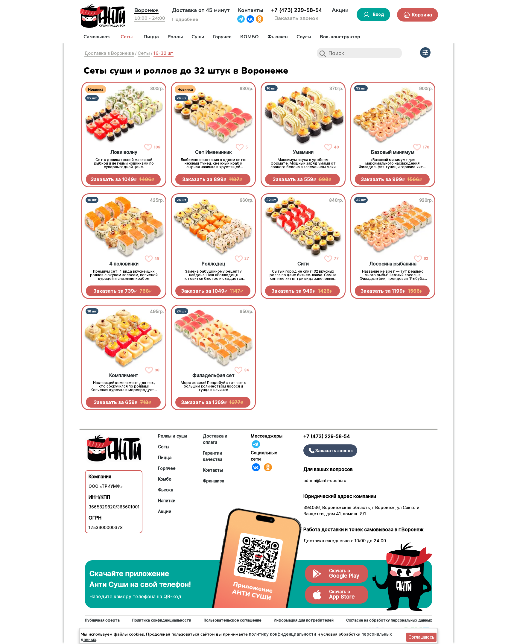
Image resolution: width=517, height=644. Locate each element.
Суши (197, 37)
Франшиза (213, 480)
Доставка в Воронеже (109, 53)
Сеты (127, 37)
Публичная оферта (102, 620)
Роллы (175, 37)
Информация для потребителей (304, 620)
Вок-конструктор (340, 37)
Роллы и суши (172, 435)
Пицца (151, 37)
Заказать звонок (296, 18)
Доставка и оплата (215, 439)
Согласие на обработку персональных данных (389, 620)
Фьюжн (165, 489)
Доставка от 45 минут (201, 10)
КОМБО (249, 37)
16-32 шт (163, 53)
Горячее (222, 37)
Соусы (303, 37)
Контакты (250, 10)
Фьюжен (277, 37)
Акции (340, 10)
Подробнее (185, 19)
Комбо (164, 479)
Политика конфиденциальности (161, 620)
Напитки (167, 500)
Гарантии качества (212, 456)
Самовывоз (96, 37)
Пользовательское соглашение (232, 620)
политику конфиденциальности (282, 634)
